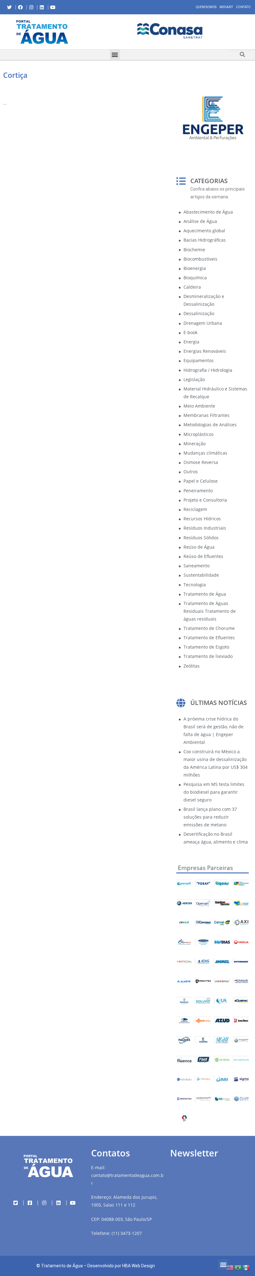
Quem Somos (206, 7)
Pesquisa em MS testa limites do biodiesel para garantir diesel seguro (213, 792)
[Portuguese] (238, 1267)
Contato (243, 7)
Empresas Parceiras (205, 868)
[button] (89, 31)
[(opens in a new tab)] (170, 31)
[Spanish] (246, 1267)
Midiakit (226, 7)
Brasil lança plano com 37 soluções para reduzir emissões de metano (210, 817)
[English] (230, 1267)
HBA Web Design (138, 1265)
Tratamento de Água (62, 1265)
